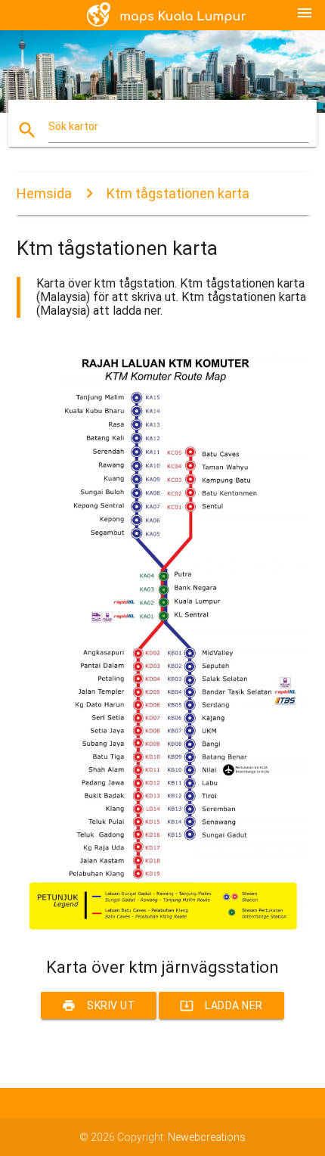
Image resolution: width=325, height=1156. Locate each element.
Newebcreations (207, 1137)
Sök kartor (73, 126)
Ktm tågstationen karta (178, 193)
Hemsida (44, 193)
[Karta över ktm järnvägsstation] (163, 931)
